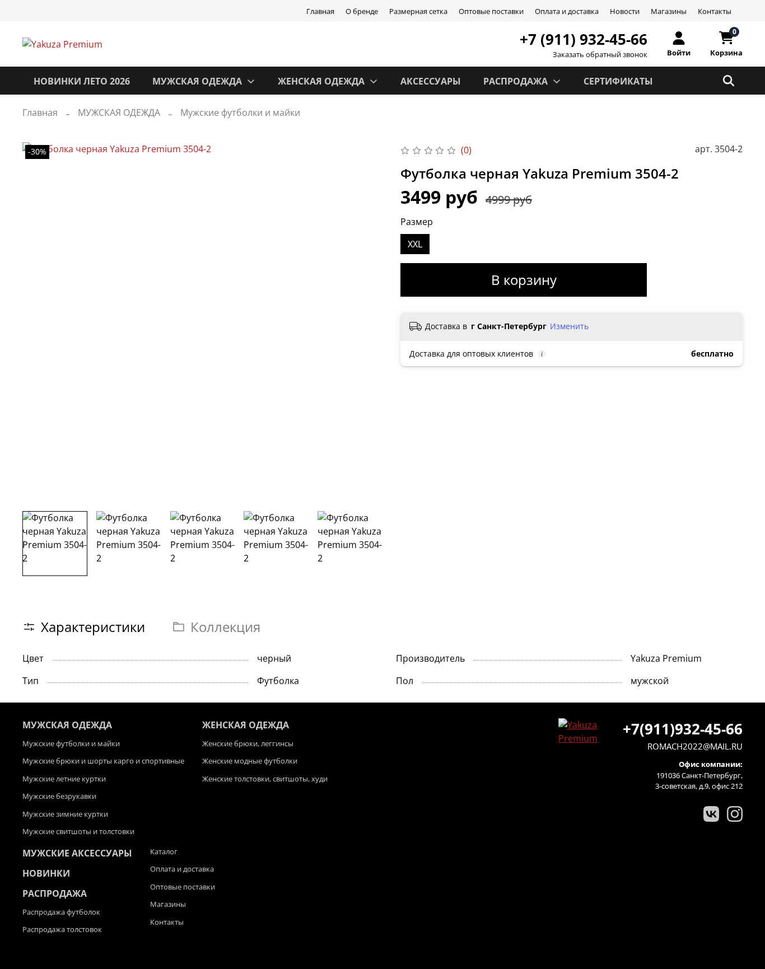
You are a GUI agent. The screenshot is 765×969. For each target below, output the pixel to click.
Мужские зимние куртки (65, 814)
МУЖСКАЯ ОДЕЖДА (197, 81)
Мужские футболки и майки (240, 112)
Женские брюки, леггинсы (247, 743)
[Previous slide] (40, 322)
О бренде (362, 11)
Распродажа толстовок (62, 929)
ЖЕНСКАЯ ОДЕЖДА (321, 81)
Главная (320, 11)
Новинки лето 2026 (82, 81)
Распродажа (54, 893)
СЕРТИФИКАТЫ (618, 81)
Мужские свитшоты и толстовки (78, 831)
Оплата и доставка (567, 11)
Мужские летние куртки (64, 779)
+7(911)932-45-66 (683, 729)
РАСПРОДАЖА (515, 81)
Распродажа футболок (61, 912)
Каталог (164, 851)
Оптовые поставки (491, 11)
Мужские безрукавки (59, 796)
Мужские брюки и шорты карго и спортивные (103, 761)
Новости (625, 11)
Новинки (46, 873)
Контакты (714, 11)
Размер (416, 222)
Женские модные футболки (249, 761)
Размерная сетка (418, 11)
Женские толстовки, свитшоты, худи (265, 779)
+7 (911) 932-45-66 (583, 39)
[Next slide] (364, 322)
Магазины (669, 11)
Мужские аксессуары (77, 853)
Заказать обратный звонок (600, 54)
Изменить (569, 326)
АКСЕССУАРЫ (430, 81)
